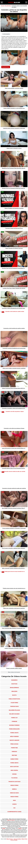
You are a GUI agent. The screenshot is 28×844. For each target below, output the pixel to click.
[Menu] (2, 2)
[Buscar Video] (26, 2)
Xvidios (3, 828)
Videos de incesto (11, 820)
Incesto (2, 5)
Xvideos (20, 828)
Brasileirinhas (8, 5)
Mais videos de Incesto (14, 672)
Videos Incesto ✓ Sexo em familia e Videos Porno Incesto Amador (16, 840)
